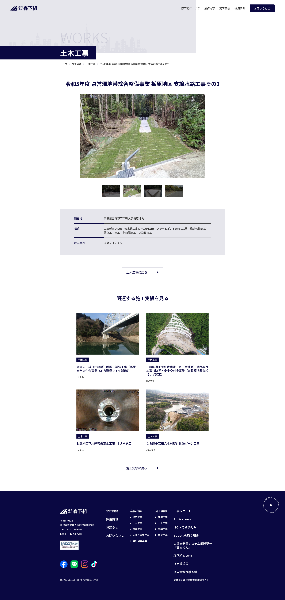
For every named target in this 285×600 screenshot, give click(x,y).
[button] (111, 191)
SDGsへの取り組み (186, 535)
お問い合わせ (262, 8)
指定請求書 (181, 564)
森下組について (190, 8)
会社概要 (112, 511)
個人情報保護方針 (185, 572)
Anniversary (182, 519)
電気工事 (163, 535)
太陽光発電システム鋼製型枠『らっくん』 (193, 545)
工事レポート (182, 511)
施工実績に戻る (136, 468)
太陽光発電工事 (141, 535)
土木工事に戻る (136, 272)
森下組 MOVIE (183, 555)
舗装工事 (137, 529)
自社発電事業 (140, 540)
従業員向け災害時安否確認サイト (191, 579)
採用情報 (240, 8)
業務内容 (209, 8)
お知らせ (112, 527)
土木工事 (137, 523)
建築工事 (137, 517)
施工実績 (224, 8)
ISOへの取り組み (185, 527)
